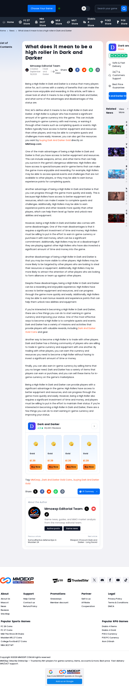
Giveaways (56, 598)
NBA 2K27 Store (42, 22)
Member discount (59, 602)
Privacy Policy (115, 598)
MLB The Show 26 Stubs (12, 634)
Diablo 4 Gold (109, 630)
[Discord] (102, 580)
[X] (70, 70)
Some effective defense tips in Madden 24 (42, 541)
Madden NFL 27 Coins (11, 637)
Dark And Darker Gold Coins (57, 479)
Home (10, 22)
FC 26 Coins (6, 626)
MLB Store (59, 22)
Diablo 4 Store (91, 22)
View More (121, 110)
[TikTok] (47, 514)
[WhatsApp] (91, 70)
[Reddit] (84, 70)
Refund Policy (30, 606)
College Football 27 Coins (14, 641)
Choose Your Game (42, 8)
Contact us (29, 602)
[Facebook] (77, 70)
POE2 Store (108, 22)
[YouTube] (93, 509)
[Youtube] (118, 580)
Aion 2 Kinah (108, 641)
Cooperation (88, 606)
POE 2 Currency (109, 634)
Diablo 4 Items (109, 626)
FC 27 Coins (6, 630)
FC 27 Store (26, 22)
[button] (64, 677)
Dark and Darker (48, 424)
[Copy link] (97, 70)
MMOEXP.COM (25, 657)
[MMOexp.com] (17, 580)
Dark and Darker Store (117, 95)
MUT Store (75, 22)
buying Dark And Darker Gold (55, 140)
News (3, 606)
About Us (5, 598)
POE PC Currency (110, 637)
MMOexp (35, 479)
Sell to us (86, 598)
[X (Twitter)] (86, 509)
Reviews (5, 610)
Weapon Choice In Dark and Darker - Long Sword (83, 541)
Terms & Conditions (118, 602)
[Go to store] (94, 426)
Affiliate (85, 602)
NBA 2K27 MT (7, 645)
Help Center (29, 598)
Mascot (5, 602)
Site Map (5, 613)
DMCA (111, 606)
